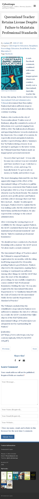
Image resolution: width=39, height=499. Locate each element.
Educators (15, 48)
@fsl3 (8, 458)
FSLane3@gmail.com (12, 456)
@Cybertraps (14, 458)
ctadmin (6, 43)
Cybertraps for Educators (18, 46)
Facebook (8, 54)
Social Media (24, 48)
